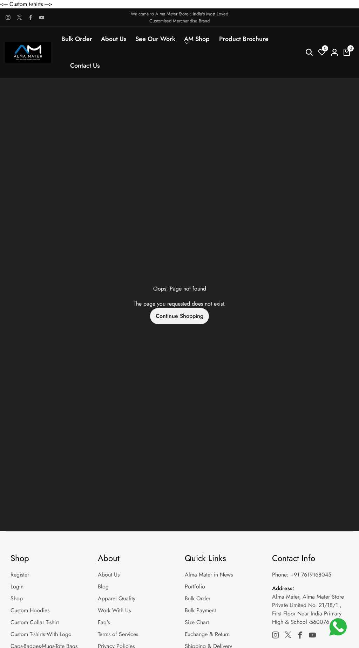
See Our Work (155, 38)
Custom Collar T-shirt (35, 622)
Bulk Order (76, 38)
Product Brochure (244, 38)
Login (17, 586)
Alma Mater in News (209, 575)
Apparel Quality (116, 598)
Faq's (104, 622)
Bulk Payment (200, 610)
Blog (103, 586)
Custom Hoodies (30, 610)
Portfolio (195, 586)
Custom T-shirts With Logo (41, 634)
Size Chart (197, 622)
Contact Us (85, 65)
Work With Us (114, 610)
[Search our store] (309, 52)
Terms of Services (118, 634)
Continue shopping (179, 316)
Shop (17, 598)
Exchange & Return (207, 634)
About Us (114, 38)
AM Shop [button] (197, 38)
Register (20, 575)
